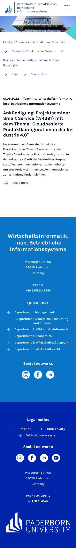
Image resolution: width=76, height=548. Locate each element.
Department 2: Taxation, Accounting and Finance (42, 321)
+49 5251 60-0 (38, 501)
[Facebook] (38, 374)
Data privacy (56, 429)
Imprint (25, 429)
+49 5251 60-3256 (38, 290)
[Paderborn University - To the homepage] (8, 9)
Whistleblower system (42, 435)
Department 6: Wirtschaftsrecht (37, 349)
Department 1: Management (34, 312)
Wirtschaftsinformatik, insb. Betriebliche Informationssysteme (37, 7)
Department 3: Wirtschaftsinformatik (41, 329)
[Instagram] (26, 374)
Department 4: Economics (33, 336)
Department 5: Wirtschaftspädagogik (41, 342)
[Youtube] (56, 457)
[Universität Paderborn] (38, 522)
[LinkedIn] (50, 374)
